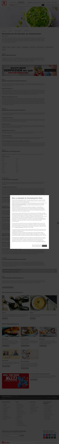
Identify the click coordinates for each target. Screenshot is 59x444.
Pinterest (44, 437)
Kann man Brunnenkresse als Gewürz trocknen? (11, 271)
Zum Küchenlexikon (6, 345)
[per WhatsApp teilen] (7, 36)
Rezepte (4, 49)
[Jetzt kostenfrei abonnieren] (29, 70)
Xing (49, 435)
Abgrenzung (13, 47)
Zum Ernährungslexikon (25, 345)
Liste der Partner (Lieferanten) (40, 241)
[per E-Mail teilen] (3, 36)
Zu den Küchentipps (43, 345)
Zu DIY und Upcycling (24, 368)
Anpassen (39, 245)
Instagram (52, 435)
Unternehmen (33, 402)
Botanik (8, 47)
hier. (32, 227)
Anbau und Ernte (32, 47)
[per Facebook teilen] (4, 36)
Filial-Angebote (21, 2)
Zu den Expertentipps (6, 366)
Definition (4, 47)
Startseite (3, 30)
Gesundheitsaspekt (25, 47)
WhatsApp (55, 437)
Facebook (44, 435)
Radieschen (27, 59)
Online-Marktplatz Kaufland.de (47, 402)
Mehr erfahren (5, 318)
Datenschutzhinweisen (19, 227)
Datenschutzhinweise (41, 442)
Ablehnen (34, 245)
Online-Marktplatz (13, 2)
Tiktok (49, 437)
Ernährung (10, 30)
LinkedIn (55, 435)
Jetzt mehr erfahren (34, 379)
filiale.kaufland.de (6, 402)
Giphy (52, 437)
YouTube (47, 435)
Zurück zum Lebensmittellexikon (8, 287)
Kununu (47, 437)
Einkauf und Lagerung (40, 47)
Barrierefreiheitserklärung (53, 442)
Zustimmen (44, 245)
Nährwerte (18, 47)
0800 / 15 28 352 (15, 396)
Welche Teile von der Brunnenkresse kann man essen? (12, 269)
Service (17, 402)
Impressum (36, 442)
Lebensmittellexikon (18, 30)
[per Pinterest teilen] (6, 36)
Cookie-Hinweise (47, 442)
